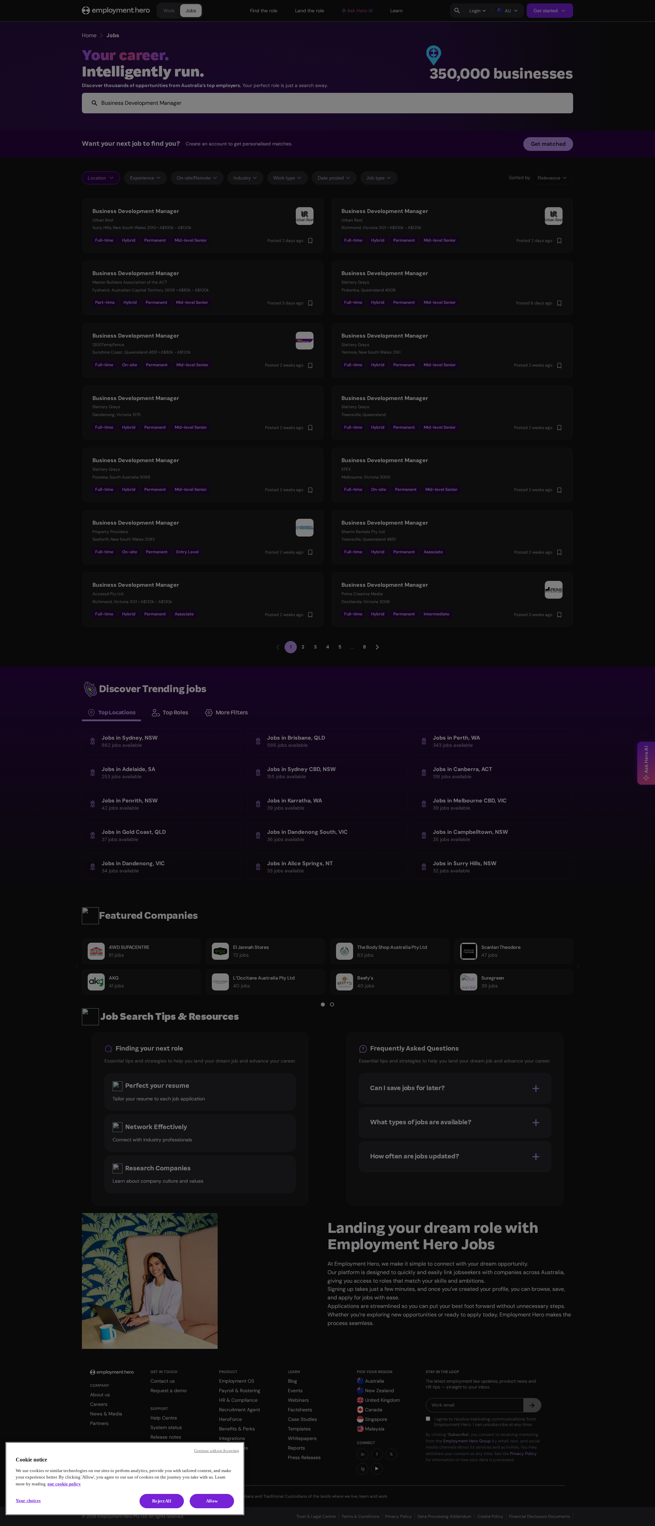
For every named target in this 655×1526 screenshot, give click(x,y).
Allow (212, 1500)
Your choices (28, 1500)
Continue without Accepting (216, 1451)
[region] (124, 1478)
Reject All (161, 1500)
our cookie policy (64, 1483)
